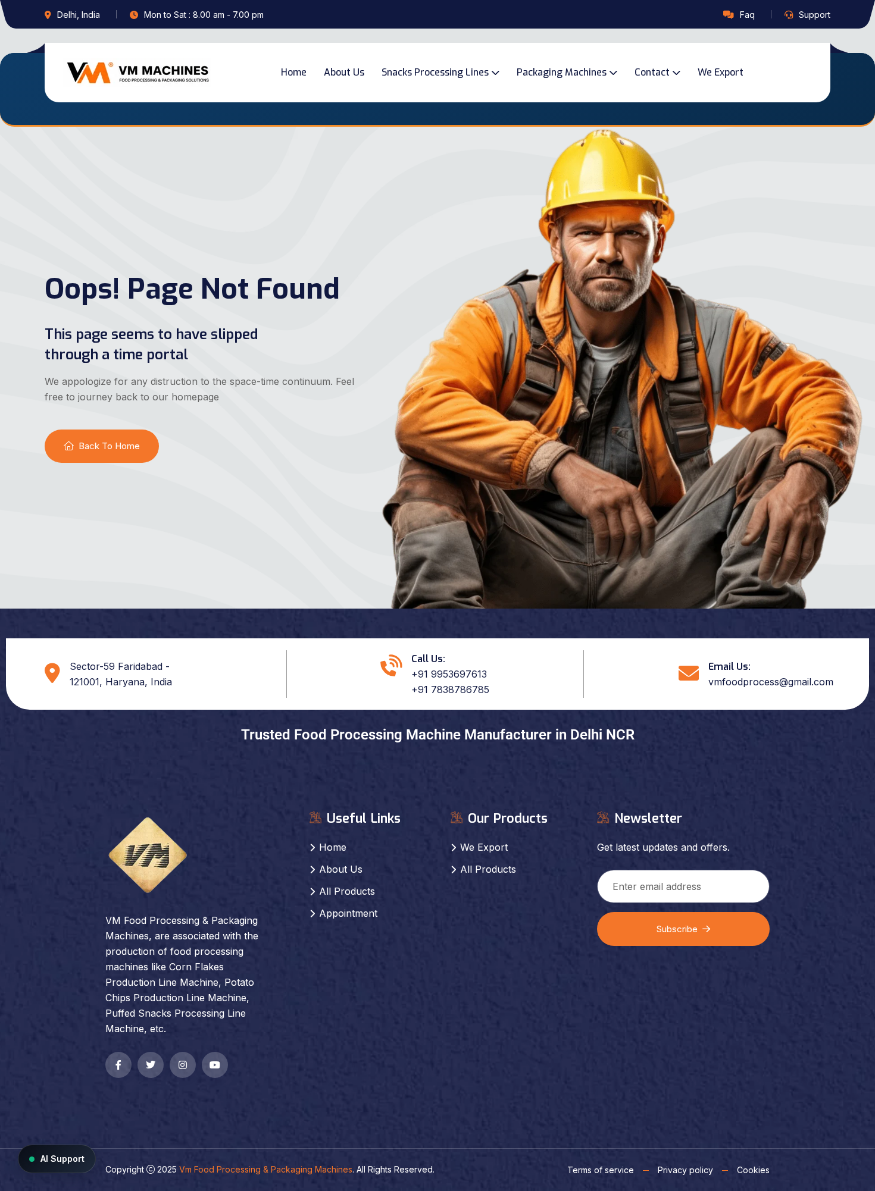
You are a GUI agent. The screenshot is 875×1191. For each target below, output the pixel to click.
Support (814, 15)
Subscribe (677, 929)
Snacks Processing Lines (435, 72)
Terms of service (600, 1170)
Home (294, 72)
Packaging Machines (562, 72)
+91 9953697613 (449, 674)
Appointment (348, 913)
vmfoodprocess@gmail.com (770, 682)
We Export (720, 72)
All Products (347, 891)
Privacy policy (685, 1170)
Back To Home (109, 446)
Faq (747, 15)
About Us (344, 72)
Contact (652, 72)
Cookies (753, 1170)
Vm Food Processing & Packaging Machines (265, 1169)
